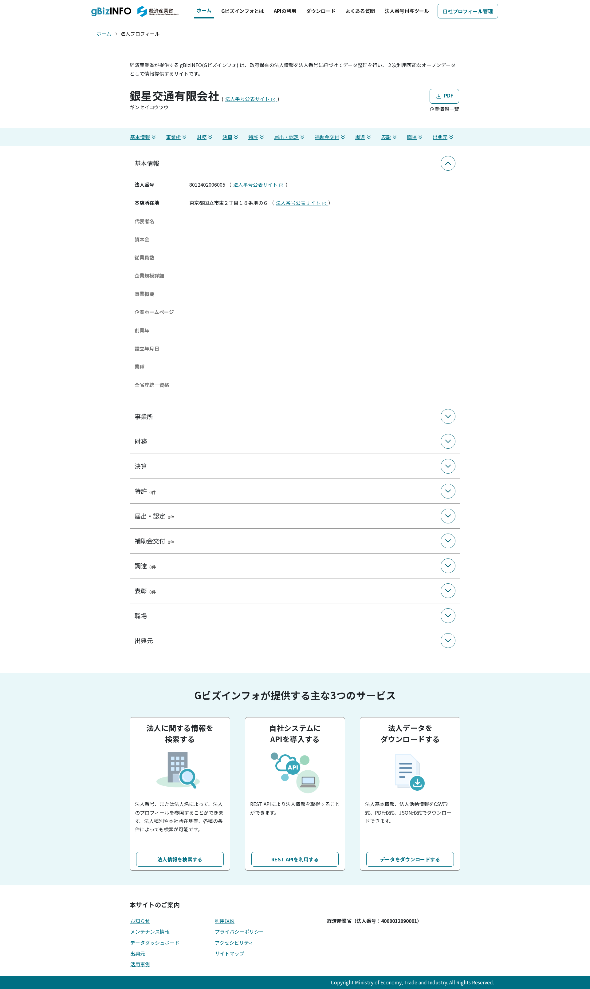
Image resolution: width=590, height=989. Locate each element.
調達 (360, 137)
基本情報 (140, 137)
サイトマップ (229, 953)
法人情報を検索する (180, 859)
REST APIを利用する (295, 859)
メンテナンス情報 (150, 931)
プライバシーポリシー (239, 931)
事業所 (173, 137)
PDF (447, 95)
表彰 (386, 137)
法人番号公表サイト (248, 98)
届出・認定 (286, 137)
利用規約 (224, 920)
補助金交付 (327, 137)
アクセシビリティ (234, 942)
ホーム (204, 10)
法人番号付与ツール (407, 10)
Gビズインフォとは (242, 10)
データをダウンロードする (410, 859)
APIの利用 (285, 10)
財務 (201, 137)
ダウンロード (321, 10)
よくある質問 (360, 10)
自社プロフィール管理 (468, 11)
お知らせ (140, 920)
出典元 (440, 137)
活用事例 (140, 964)
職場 (412, 137)
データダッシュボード (154, 942)
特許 (253, 137)
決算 (227, 137)
